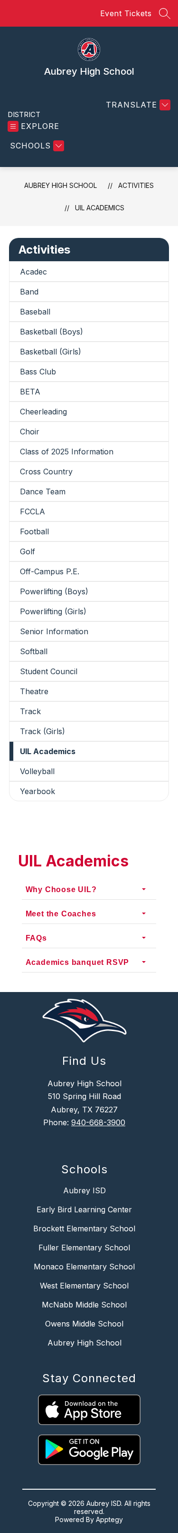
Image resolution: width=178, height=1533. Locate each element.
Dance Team (43, 491)
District (24, 114)
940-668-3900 (98, 1122)
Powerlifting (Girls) (53, 611)
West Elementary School (84, 1285)
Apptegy (109, 1519)
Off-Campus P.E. (49, 571)
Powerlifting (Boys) (54, 591)
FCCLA (32, 511)
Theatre (34, 691)
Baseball (35, 311)
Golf (27, 551)
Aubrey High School (60, 185)
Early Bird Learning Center (84, 1209)
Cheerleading (43, 411)
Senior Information (54, 631)
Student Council (48, 671)
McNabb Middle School (84, 1304)
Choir (29, 431)
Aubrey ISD (84, 1190)
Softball (33, 651)
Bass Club (38, 371)
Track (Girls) (42, 731)
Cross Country (46, 471)
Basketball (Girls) (50, 351)
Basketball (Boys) (51, 331)
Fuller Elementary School (84, 1247)
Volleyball (37, 771)
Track (30, 711)
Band (29, 291)
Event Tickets (126, 13)
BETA (30, 391)
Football (34, 531)
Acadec (33, 271)
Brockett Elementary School (84, 1228)
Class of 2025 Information (66, 451)
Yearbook (37, 791)
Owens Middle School (84, 1323)
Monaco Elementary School (84, 1266)
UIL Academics (99, 208)
